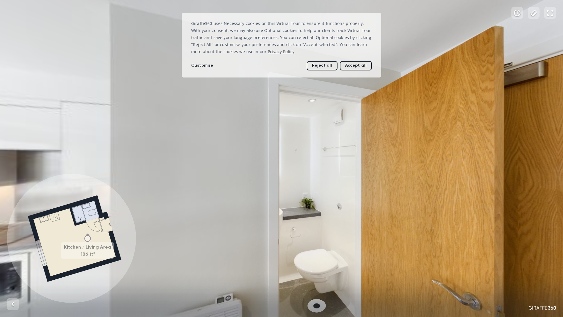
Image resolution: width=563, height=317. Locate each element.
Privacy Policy (281, 51)
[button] (71, 238)
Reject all (322, 65)
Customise (202, 65)
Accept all (356, 65)
